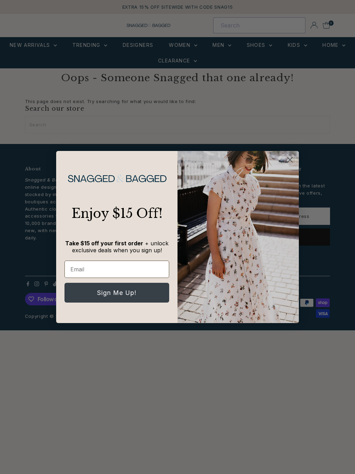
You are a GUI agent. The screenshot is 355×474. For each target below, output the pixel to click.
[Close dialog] (290, 160)
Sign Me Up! (117, 292)
